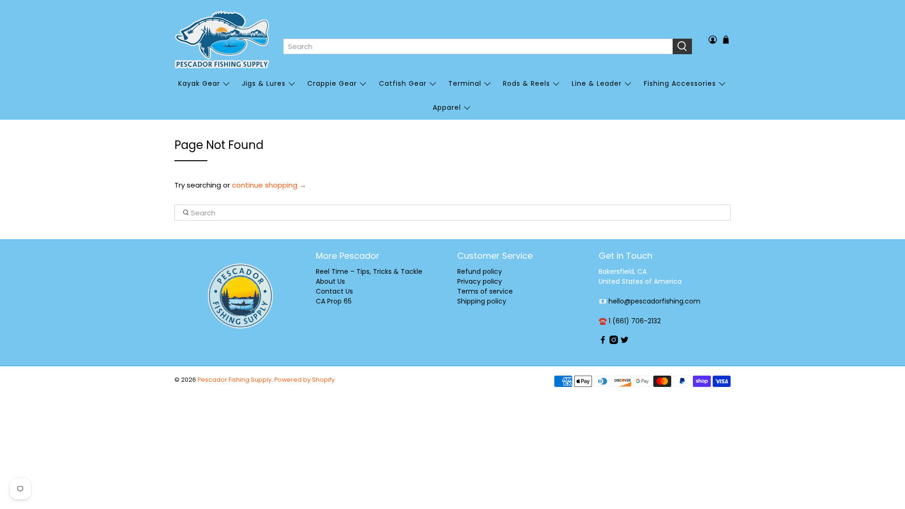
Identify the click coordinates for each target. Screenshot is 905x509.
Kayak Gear (199, 83)
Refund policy (479, 271)
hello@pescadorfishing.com (654, 301)
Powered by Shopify (304, 380)
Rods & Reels (526, 83)
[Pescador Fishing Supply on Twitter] (624, 341)
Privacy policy (479, 281)
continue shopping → (269, 185)
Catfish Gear (403, 83)
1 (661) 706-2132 (635, 321)
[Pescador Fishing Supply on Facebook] (603, 341)
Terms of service (485, 291)
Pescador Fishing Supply (234, 380)
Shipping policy (481, 301)
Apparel (447, 107)
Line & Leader (597, 83)
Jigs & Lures (264, 83)
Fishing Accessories (680, 83)
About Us (330, 281)
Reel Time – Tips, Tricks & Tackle (369, 271)
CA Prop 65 (334, 301)
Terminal (464, 83)
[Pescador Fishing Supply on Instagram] (613, 341)
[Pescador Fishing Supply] (222, 39)
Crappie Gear (332, 83)
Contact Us (334, 291)
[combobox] (478, 47)
